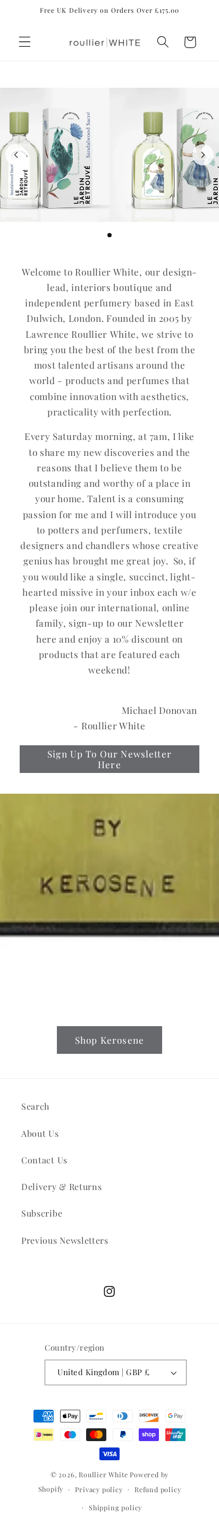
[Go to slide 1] (92, 235)
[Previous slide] (16, 154)
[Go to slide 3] (109, 235)
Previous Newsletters (64, 1240)
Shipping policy (115, 1507)
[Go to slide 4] (118, 235)
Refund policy (157, 1489)
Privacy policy (98, 1489)
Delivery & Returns (61, 1186)
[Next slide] (203, 154)
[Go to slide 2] (101, 235)
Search (35, 1106)
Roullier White (103, 1474)
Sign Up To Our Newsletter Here (109, 758)
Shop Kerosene (109, 1040)
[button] (24, 42)
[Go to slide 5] (126, 235)
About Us (40, 1133)
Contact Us (44, 1160)
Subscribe (41, 1213)
